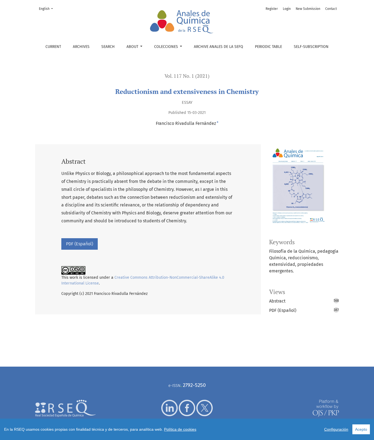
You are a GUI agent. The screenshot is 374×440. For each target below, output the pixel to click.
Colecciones (166, 46)
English (47, 9)
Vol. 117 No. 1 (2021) (187, 76)
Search (108, 46)
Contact (331, 9)
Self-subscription (311, 46)
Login (287, 9)
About (132, 46)
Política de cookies (180, 429)
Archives (81, 46)
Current (53, 46)
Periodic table (268, 46)
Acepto (361, 429)
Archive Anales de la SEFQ (218, 46)
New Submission (308, 9)
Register (272, 9)
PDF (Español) (79, 243)
